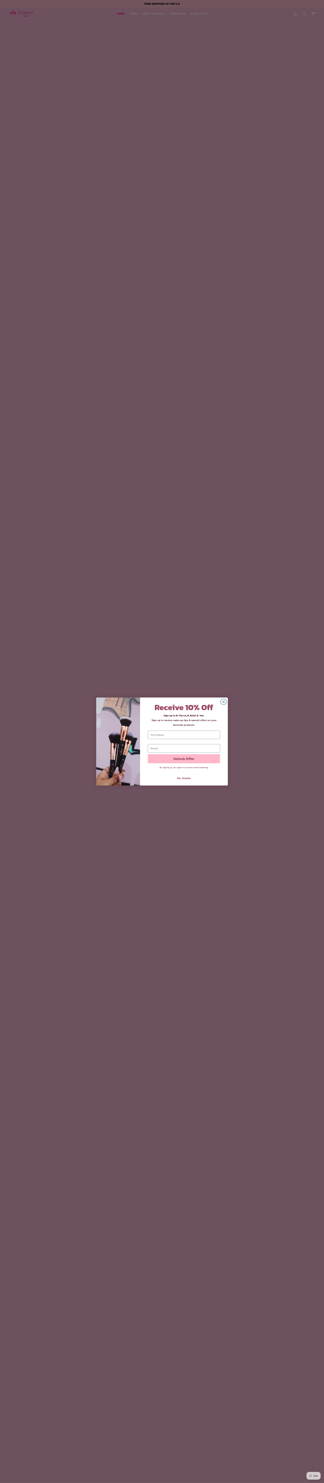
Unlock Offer (184, 758)
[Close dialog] (223, 702)
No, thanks (184, 778)
